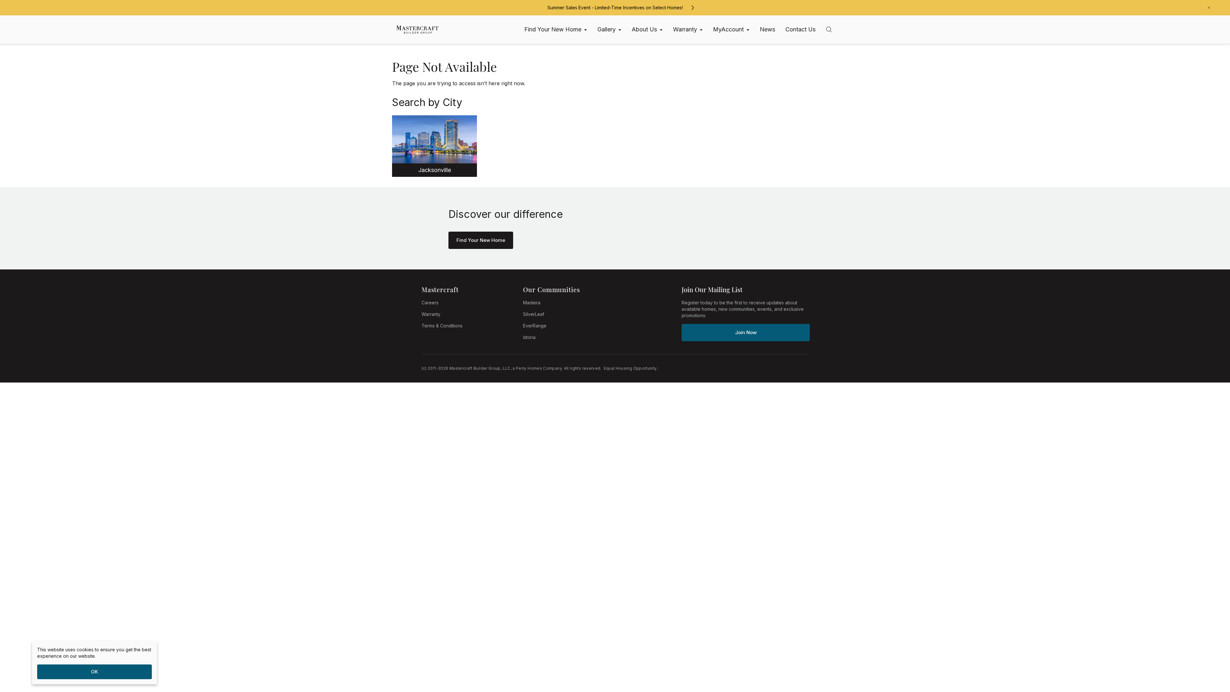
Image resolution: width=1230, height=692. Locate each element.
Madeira (531, 302)
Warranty (431, 314)
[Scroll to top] (1210, 652)
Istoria (529, 337)
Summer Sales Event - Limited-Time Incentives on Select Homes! (615, 7)
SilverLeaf (533, 314)
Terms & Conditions (442, 325)
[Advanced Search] (829, 29)
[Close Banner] (1209, 8)
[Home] (414, 29)
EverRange (534, 325)
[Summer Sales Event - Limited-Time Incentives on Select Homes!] (692, 7)
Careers (430, 302)
